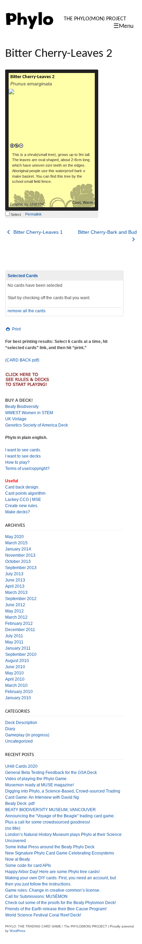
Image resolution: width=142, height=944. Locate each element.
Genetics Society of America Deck (36, 425)
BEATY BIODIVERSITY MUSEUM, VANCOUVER (50, 809)
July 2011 (14, 635)
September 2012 (21, 598)
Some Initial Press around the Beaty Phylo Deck (49, 847)
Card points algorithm (25, 493)
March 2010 (16, 685)
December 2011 (20, 629)
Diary (10, 728)
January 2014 (18, 549)
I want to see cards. (23, 450)
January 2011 (18, 648)
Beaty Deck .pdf (19, 803)
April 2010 (14, 679)
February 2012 (19, 623)
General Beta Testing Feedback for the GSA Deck (51, 772)
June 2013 (15, 580)
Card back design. (22, 487)
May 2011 (14, 642)
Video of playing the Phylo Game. (36, 778)
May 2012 (14, 611)
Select (15, 214)
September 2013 (21, 567)
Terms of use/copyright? (27, 468)
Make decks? (17, 512)
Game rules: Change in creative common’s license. (52, 890)
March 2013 (16, 592)
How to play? (17, 462)
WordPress (18, 931)
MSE (36, 499)
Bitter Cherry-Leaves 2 (32, 77)
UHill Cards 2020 (21, 766)
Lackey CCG (17, 499)
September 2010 (21, 654)
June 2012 (15, 604)
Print (16, 329)
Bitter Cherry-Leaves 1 (37, 232)
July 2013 (14, 573)
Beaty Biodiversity (22, 406)
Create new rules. (21, 505)
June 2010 (15, 666)
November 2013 (20, 555)
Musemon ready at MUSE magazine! (39, 785)
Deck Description (21, 722)
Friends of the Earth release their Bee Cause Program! (55, 908)
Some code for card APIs (28, 865)
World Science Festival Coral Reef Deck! (43, 915)
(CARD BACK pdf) (22, 360)
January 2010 (18, 697)
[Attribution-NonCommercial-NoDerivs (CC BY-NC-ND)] (16, 146)
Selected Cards (23, 275)
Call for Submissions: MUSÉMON (36, 896)
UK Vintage (16, 419)
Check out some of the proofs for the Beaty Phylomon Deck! (60, 902)
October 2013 (18, 561)
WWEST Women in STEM (29, 412)
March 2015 (16, 543)
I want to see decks (23, 456)
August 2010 (17, 660)
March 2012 (16, 617)
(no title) (12, 828)
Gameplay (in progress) (27, 735)
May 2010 (14, 673)
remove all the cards (26, 310)
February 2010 (19, 691)
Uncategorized (19, 741)
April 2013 (14, 586)
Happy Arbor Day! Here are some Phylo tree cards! (52, 871)
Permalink (33, 214)
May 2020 (14, 536)
